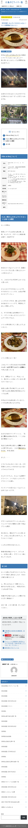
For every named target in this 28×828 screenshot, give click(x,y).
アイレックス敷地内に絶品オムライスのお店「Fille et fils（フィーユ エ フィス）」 (15, 643)
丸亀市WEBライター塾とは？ (8, 6)
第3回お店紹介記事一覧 (16, 9)
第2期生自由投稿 (6, 736)
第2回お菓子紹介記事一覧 (8, 716)
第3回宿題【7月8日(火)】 (8, 751)
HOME (3, 9)
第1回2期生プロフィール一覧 (9, 686)
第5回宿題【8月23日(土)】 (9, 787)
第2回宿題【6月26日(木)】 (9, 726)
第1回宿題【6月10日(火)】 (9, 701)
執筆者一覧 (19, 6)
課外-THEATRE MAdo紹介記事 (10, 802)
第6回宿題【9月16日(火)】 (9, 797)
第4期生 (3, 776)
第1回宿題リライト (6, 706)
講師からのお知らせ (7, 807)
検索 (2, 814)
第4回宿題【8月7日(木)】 (8, 771)
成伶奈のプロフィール (12, 648)
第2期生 (8, 9)
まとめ (7, 144)
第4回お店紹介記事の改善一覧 (10, 761)
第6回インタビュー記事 (8, 792)
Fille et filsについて (11, 135)
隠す (18, 131)
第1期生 (3, 711)
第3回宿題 (4, 746)
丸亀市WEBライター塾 (10, 826)
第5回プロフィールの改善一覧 (10, 781)
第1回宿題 (4, 691)
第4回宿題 (4, 766)
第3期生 (3, 756)
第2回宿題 (4, 721)
